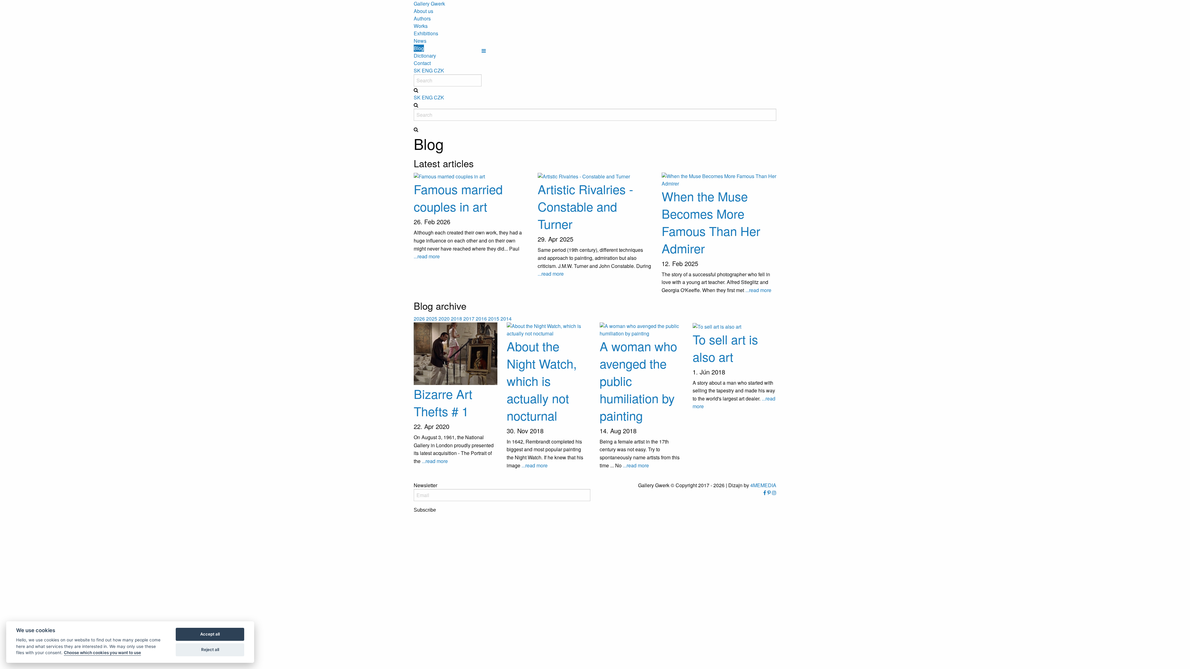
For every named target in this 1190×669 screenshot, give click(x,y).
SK (417, 70)
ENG (427, 70)
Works (421, 25)
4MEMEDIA (763, 485)
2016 (481, 318)
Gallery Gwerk (429, 3)
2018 (456, 318)
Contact (422, 63)
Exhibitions (426, 33)
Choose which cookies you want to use (102, 652)
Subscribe (425, 510)
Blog (419, 48)
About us (423, 11)
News (420, 40)
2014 (506, 318)
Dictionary (425, 55)
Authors (422, 18)
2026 (419, 318)
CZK (439, 70)
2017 (468, 318)
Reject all (210, 649)
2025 (431, 318)
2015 (493, 318)
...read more (427, 256)
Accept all (210, 634)
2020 (444, 318)
